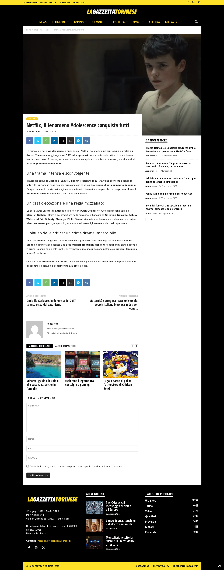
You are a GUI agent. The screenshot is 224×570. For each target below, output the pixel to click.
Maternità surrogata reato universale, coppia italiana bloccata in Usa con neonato (113, 304)
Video (148, 511)
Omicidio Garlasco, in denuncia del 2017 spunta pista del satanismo (51, 302)
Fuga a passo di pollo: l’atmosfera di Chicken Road (117, 385)
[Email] (62, 140)
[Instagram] (193, 2)
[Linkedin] (54, 140)
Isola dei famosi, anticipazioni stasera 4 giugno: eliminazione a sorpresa (168, 207)
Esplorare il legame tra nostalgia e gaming (79, 383)
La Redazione (30, 2)
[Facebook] (188, 2)
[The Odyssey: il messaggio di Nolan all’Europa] (94, 507)
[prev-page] (132, 346)
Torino (79, 22)
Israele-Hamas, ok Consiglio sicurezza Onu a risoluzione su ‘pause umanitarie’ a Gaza (170, 149)
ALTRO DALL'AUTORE (65, 346)
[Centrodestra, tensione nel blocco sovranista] (94, 525)
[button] (196, 22)
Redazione (34, 131)
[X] (199, 2)
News (43, 22)
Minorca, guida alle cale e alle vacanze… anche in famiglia (42, 385)
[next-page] (136, 346)
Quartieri (150, 516)
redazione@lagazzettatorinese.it (54, 541)
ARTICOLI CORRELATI (39, 346)
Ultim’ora (59, 22)
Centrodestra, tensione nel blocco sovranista (121, 522)
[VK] (86, 140)
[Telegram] (78, 140)
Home (28, 30)
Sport (137, 22)
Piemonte (98, 22)
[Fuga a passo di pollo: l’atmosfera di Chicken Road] (120, 364)
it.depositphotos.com (185, 566)
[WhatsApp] (46, 140)
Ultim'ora (150, 501)
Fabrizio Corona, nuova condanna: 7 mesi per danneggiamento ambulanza (170, 180)
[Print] (70, 140)
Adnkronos (151, 170)
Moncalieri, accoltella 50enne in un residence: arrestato (120, 541)
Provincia (150, 522)
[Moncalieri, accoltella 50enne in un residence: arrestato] (94, 542)
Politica (119, 22)
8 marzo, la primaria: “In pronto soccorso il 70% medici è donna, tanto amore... (169, 164)
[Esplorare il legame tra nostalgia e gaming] (82, 364)
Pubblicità (65, 2)
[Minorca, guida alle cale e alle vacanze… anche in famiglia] (43, 364)
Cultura (154, 22)
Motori (149, 527)
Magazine (172, 22)
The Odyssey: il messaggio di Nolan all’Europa (118, 505)
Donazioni (79, 2)
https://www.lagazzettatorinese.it (60, 329)
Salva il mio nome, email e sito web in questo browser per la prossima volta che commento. (76, 466)
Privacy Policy (48, 2)
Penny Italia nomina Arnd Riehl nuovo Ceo (168, 193)
